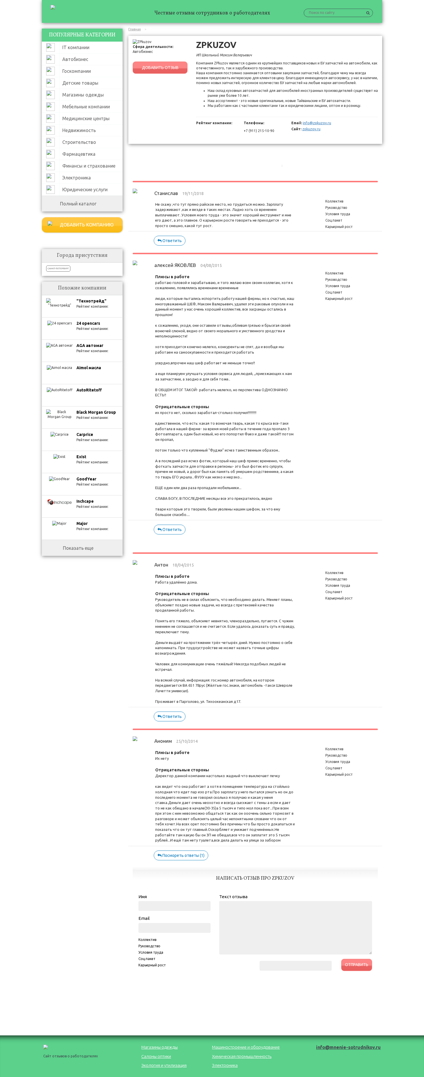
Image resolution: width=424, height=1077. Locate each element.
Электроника (225, 1065)
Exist (81, 456)
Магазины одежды (159, 1047)
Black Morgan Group (96, 412)
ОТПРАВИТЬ (356, 964)
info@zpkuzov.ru (317, 123)
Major (82, 523)
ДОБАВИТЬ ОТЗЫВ (160, 67)
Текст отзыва (233, 896)
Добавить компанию (87, 224)
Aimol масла (88, 367)
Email (144, 918)
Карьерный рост (152, 965)
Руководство (149, 946)
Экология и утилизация (164, 1065)
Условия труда (150, 952)
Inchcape (85, 501)
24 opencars (88, 323)
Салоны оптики (156, 1056)
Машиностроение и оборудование (246, 1047)
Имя (142, 896)
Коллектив (147, 940)
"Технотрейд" (91, 301)
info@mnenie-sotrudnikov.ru (348, 1047)
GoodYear (86, 479)
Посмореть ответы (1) (183, 855)
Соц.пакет (146, 959)
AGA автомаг (90, 345)
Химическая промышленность (241, 1056)
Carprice (84, 434)
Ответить (172, 240)
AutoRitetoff (89, 390)
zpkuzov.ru (311, 129)
